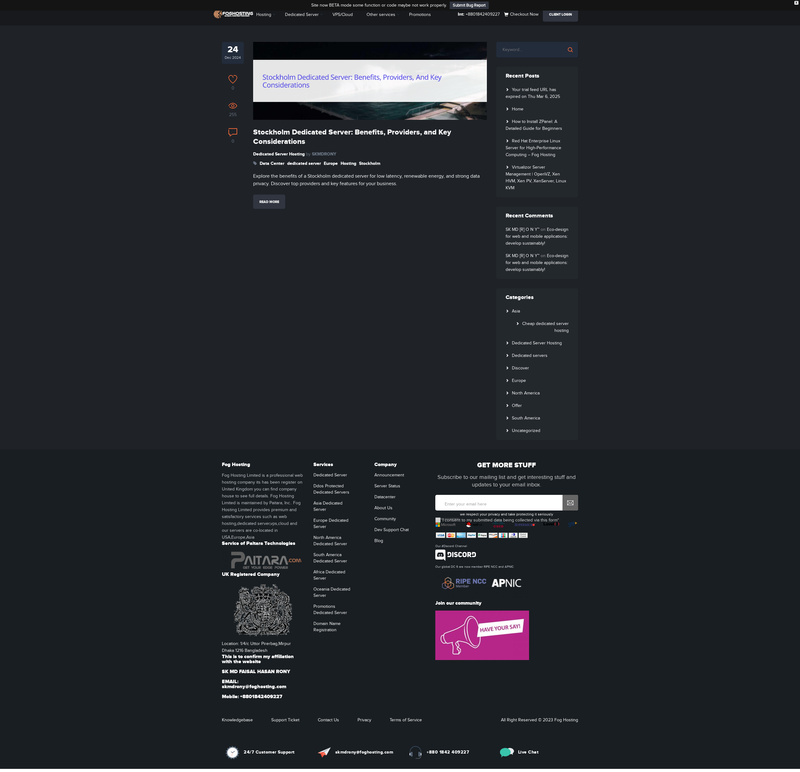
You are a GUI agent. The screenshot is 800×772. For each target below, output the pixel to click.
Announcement (389, 475)
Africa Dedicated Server (329, 575)
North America (526, 393)
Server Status (387, 486)
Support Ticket (285, 720)
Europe (331, 163)
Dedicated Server (302, 14)
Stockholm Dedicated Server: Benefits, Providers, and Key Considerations (352, 137)
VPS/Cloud (342, 14)
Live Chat (528, 752)
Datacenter (385, 497)
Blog (378, 540)
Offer (517, 405)
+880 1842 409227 (448, 752)
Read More (269, 202)
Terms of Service (406, 720)
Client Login (560, 15)
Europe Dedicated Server (330, 523)
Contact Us (328, 720)
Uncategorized (526, 430)
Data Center (272, 163)
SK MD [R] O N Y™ (522, 229)
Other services (381, 14)
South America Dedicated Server (330, 558)
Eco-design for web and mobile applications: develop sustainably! (537, 236)
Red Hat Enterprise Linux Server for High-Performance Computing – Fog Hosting (533, 148)
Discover (520, 368)
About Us (383, 507)
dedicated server (304, 163)
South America (526, 418)
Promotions (420, 14)
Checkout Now (524, 14)
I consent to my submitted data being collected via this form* (500, 520)
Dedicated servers (530, 355)
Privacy (364, 720)
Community (385, 518)
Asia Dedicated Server (327, 506)
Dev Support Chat (391, 529)
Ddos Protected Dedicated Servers (331, 489)
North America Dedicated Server (330, 540)
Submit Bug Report (469, 5)
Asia (516, 311)
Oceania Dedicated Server (331, 592)
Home (517, 109)
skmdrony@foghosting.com (364, 752)
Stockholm (369, 163)
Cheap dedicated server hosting (545, 327)
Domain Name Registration (327, 626)
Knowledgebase (237, 720)
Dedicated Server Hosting (279, 154)
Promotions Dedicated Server (330, 609)
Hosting (263, 14)
